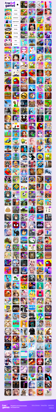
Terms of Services (36, 405)
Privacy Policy (44, 405)
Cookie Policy (51, 405)
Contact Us (51, 407)
